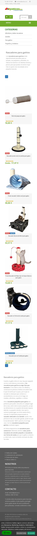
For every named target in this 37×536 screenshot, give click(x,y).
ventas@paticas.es (22, 1)
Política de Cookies (11, 453)
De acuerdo (31, 533)
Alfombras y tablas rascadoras (14, 33)
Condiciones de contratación (14, 455)
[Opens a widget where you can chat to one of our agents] (7, 533)
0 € (11, 17)
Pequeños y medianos (11, 43)
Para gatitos (8, 40)
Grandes (7, 36)
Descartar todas (21, 533)
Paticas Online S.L (11, 459)
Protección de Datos (12, 457)
